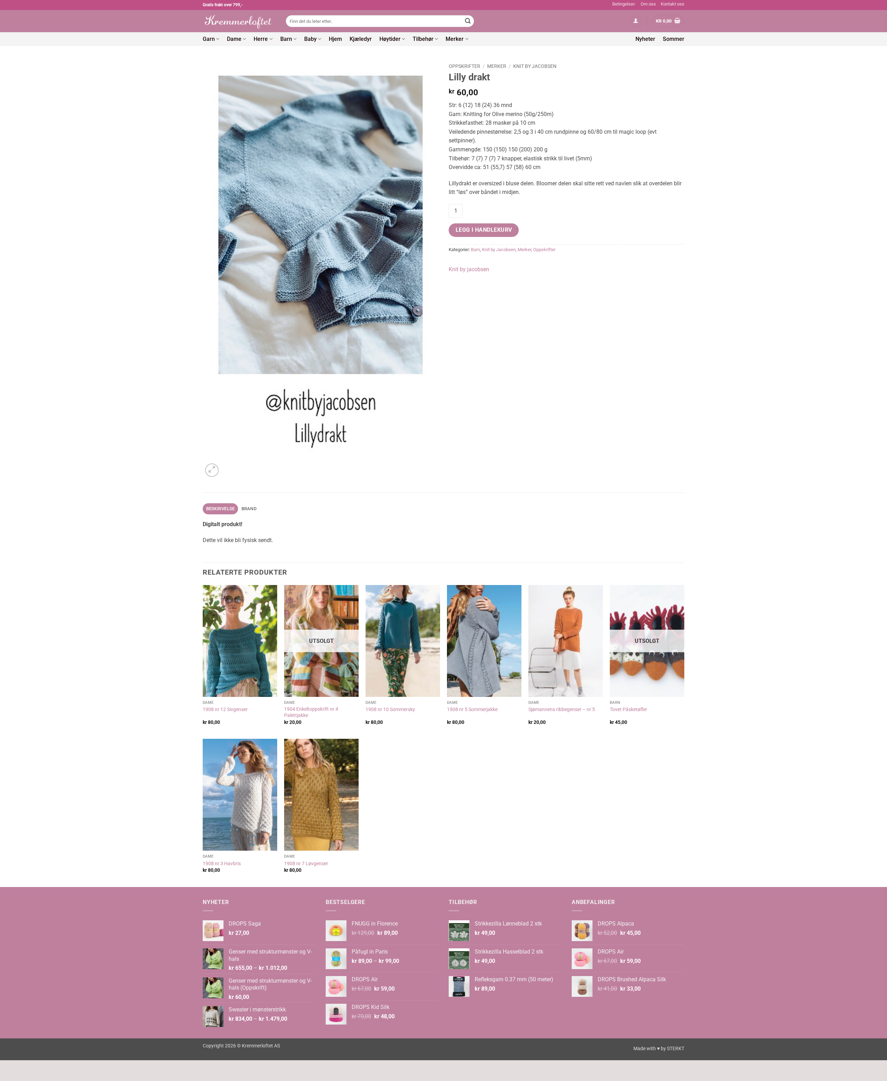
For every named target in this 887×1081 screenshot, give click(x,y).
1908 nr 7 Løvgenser (306, 864)
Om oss (648, 4)
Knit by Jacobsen (534, 66)
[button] (635, 21)
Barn (286, 39)
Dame (234, 39)
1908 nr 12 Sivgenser (225, 709)
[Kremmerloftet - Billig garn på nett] (239, 21)
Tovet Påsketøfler (628, 709)
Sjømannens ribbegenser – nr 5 (561, 709)
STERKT (675, 1049)
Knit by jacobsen (469, 269)
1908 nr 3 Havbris (222, 864)
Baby (310, 39)
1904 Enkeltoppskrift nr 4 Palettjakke (311, 712)
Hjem (335, 39)
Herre (261, 39)
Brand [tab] (248, 508)
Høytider (390, 39)
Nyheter (645, 39)
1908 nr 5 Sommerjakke (472, 709)
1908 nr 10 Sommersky (390, 709)
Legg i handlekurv (484, 230)
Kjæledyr (361, 39)
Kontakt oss (672, 4)
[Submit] (468, 21)
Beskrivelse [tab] (220, 508)
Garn (209, 39)
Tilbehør (423, 39)
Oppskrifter (464, 66)
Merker (455, 39)
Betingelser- (624, 4)
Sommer (673, 39)
